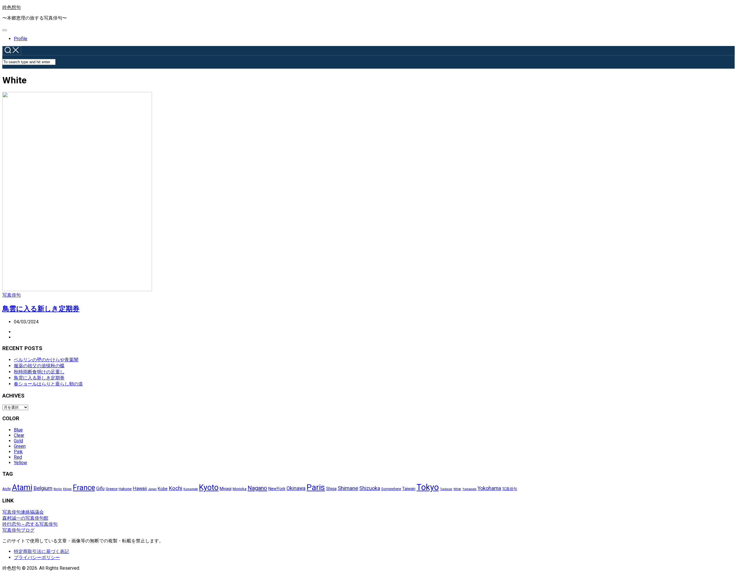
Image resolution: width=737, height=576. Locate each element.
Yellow (20, 462)
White (457, 489)
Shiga (331, 488)
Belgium (42, 488)
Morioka (239, 489)
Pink (18, 451)
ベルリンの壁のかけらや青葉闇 (46, 359)
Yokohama (489, 488)
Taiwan (408, 488)
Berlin (58, 489)
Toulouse (446, 489)
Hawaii (140, 488)
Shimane (348, 488)
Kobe (163, 488)
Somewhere (391, 489)
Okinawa (295, 488)
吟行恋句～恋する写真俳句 (30, 524)
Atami (22, 487)
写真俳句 (11, 295)
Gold (18, 440)
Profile (20, 38)
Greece (111, 489)
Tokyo (428, 487)
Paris (316, 487)
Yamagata (469, 489)
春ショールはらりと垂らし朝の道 (48, 384)
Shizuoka (369, 488)
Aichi (6, 489)
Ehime (67, 489)
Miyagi (225, 488)
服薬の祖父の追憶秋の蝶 (39, 365)
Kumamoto (190, 489)
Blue (18, 430)
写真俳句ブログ (18, 530)
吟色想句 (11, 7)
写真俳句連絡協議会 (23, 512)
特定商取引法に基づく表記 (41, 551)
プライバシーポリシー (37, 557)
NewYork (276, 488)
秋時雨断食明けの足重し (39, 372)
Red (18, 457)
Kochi (175, 488)
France (84, 487)
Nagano (257, 488)
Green (20, 446)
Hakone (125, 489)
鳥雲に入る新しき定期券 (40, 309)
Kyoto (209, 487)
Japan (152, 489)
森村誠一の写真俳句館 (25, 518)
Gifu (100, 488)
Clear (19, 435)
